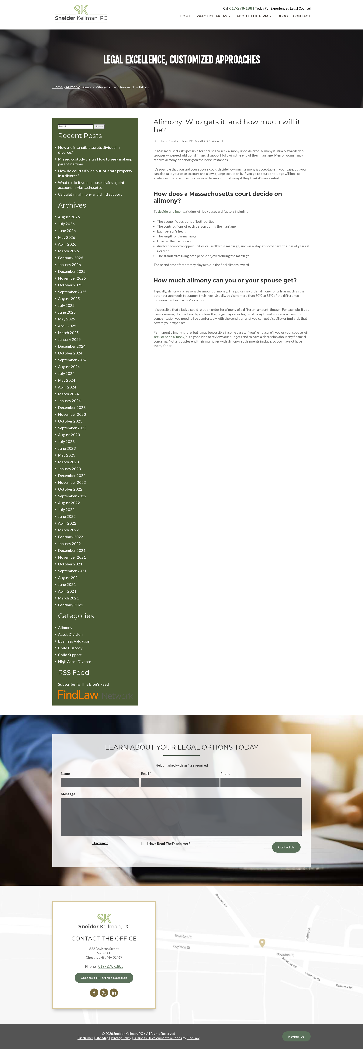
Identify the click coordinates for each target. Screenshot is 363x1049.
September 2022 (72, 496)
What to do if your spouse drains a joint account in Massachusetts (91, 185)
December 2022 (72, 475)
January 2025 (69, 339)
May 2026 (66, 237)
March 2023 (68, 462)
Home (185, 16)
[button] (359, 1021)
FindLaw (193, 1038)
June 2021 (67, 584)
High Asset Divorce (74, 661)
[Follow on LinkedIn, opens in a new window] (114, 993)
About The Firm (252, 16)
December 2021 (72, 550)
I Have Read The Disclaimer (168, 844)
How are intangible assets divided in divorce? (89, 149)
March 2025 (68, 332)
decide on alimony (171, 211)
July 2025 (66, 305)
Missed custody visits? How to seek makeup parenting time (95, 161)
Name (65, 773)
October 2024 (70, 353)
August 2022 (69, 502)
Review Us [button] (296, 1036)
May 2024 (66, 380)
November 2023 (72, 414)
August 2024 (69, 366)
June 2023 (67, 448)
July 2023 (66, 441)
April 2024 (67, 387)
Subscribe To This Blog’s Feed (83, 684)
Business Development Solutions (157, 1038)
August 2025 (69, 298)
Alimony (217, 141)
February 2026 (70, 257)
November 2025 (72, 278)
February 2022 (70, 536)
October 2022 (70, 489)
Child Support (70, 654)
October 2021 (70, 564)
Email (146, 773)
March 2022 (68, 530)
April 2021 (67, 591)
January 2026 (69, 264)
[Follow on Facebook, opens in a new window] (94, 993)
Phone (225, 773)
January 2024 (69, 400)
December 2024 (72, 346)
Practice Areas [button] (211, 16)
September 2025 (72, 291)
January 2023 (69, 468)
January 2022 (69, 543)
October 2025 (70, 285)
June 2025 (67, 312)
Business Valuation (74, 641)
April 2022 (67, 523)
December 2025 (72, 271)
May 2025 (66, 319)
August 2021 (69, 577)
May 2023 (66, 455)
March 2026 (68, 251)
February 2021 (70, 604)
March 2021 (68, 598)
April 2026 (67, 244)
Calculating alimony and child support (90, 194)
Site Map (102, 1038)
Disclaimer (100, 843)
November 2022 (72, 482)
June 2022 (67, 516)
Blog (282, 16)
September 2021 (72, 570)
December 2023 (72, 407)
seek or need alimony (169, 337)
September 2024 (72, 359)
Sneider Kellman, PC (181, 141)
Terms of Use (91, 872)
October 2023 (70, 421)
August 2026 (69, 217)
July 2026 (66, 223)
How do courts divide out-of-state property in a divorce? (95, 173)
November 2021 (72, 557)
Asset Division (70, 634)
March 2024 (68, 394)
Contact (302, 16)
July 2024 (66, 373)
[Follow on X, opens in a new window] (104, 993)
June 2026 (67, 230)
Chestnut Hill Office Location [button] (104, 977)
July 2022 (66, 509)
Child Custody (70, 648)
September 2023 (72, 428)
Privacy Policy (112, 872)
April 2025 (67, 325)
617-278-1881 (241, 8)
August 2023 (69, 434)
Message (68, 794)
